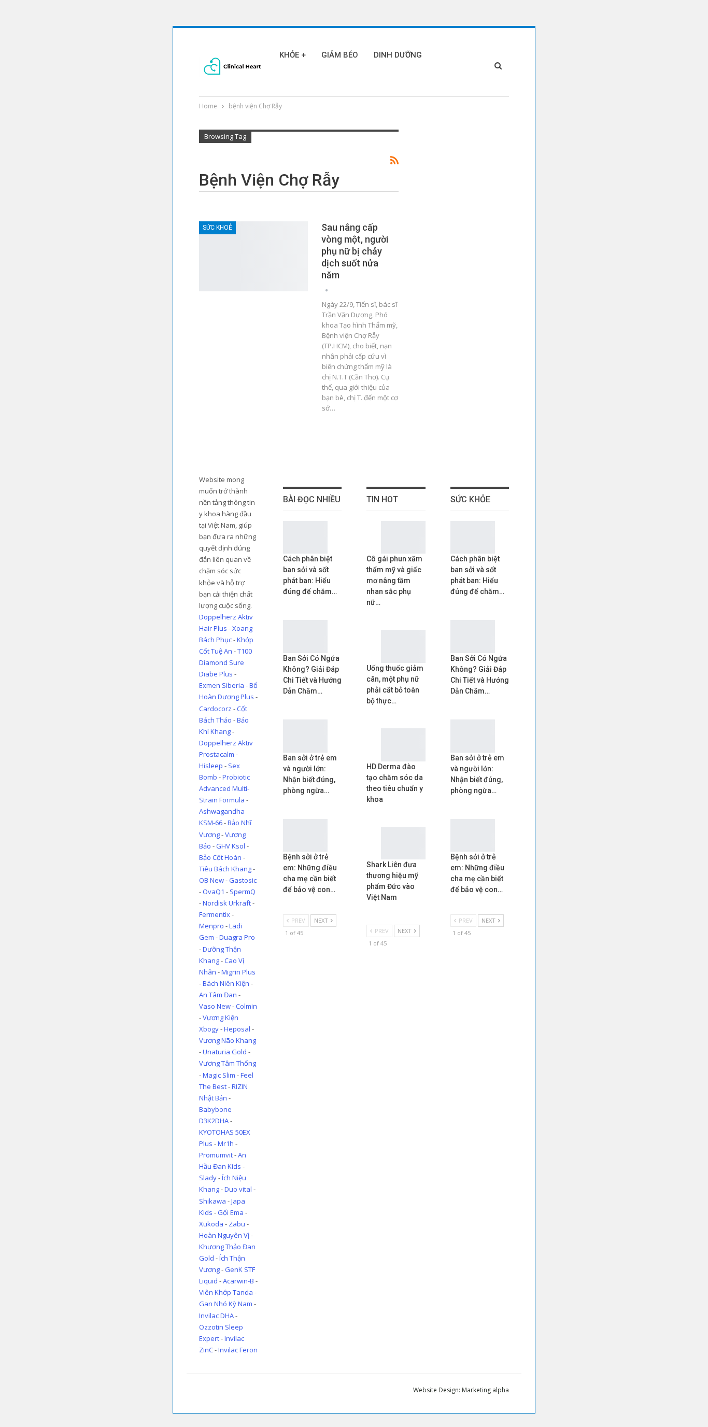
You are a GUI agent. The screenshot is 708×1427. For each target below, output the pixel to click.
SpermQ (243, 891)
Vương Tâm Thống (227, 1063)
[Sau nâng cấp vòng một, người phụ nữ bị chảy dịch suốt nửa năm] (253, 256)
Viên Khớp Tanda (226, 1292)
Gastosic (243, 880)
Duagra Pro (237, 937)
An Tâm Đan (218, 994)
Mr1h (226, 1143)
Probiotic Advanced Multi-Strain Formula (224, 788)
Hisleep (211, 765)
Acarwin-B (238, 1280)
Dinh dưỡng (398, 55)
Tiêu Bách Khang (225, 868)
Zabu (237, 1223)
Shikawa (212, 1201)
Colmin (246, 1006)
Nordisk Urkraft (227, 903)
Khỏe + (292, 55)
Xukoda (211, 1223)
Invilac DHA (216, 1315)
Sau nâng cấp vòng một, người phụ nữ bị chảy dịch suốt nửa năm (354, 251)
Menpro (211, 925)
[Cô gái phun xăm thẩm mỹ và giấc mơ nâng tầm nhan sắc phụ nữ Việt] (403, 537)
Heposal (237, 1029)
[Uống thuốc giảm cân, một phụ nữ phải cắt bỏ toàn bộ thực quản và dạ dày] (403, 646)
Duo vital (238, 1189)
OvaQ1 (213, 891)
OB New (211, 880)
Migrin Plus (238, 972)
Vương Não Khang (227, 1040)
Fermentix (214, 914)
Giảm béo (339, 55)
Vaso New (215, 1006)
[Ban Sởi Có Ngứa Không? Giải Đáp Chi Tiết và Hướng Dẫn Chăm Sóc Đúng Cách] (305, 636)
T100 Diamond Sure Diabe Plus (225, 662)
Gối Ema (231, 1212)
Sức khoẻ (217, 227)
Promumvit (216, 1155)
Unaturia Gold (225, 1051)
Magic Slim (219, 1075)
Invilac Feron (238, 1349)
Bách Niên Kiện (226, 983)
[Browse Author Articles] (326, 290)
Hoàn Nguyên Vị (224, 1235)
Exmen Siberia (221, 685)
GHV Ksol (230, 846)
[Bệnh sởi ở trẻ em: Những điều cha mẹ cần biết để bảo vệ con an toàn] (305, 835)
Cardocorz (215, 708)
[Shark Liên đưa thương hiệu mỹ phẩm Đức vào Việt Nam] (403, 843)
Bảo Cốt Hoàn (220, 857)
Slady (208, 1177)
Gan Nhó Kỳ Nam (225, 1303)
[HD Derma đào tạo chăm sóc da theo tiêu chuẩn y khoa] (403, 744)
